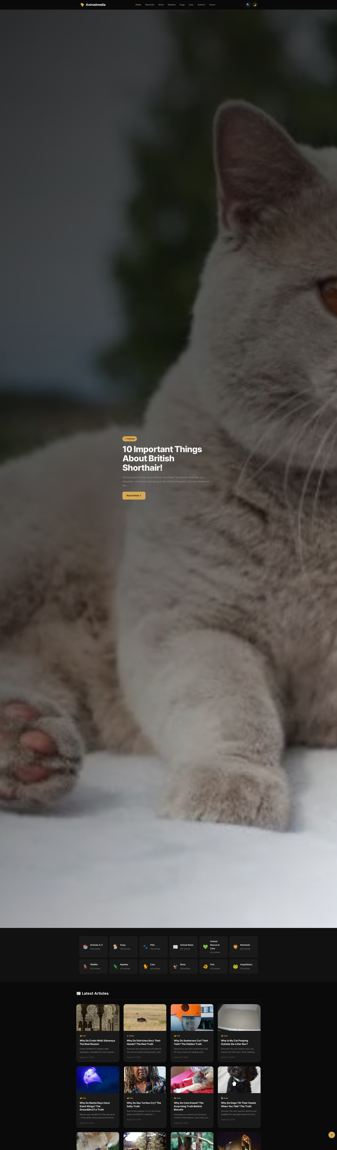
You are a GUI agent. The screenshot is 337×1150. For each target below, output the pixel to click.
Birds (161, 4)
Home (138, 4)
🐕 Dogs (224, 1098)
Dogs (182, 4)
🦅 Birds (130, 1036)
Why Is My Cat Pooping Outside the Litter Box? (234, 1042)
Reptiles (172, 4)
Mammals (149, 4)
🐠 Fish (83, 1036)
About (212, 4)
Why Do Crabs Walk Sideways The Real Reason (97, 1042)
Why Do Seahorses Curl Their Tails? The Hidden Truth (191, 1042)
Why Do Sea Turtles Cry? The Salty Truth (144, 1104)
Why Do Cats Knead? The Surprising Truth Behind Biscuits (189, 1106)
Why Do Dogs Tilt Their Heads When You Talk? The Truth (238, 1104)
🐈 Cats (224, 1036)
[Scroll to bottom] (331, 1135)
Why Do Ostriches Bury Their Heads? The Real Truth (144, 1042)
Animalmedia (96, 5)
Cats (191, 4)
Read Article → (134, 495)
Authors (201, 4)
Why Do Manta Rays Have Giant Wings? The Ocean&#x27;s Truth (95, 1106)
